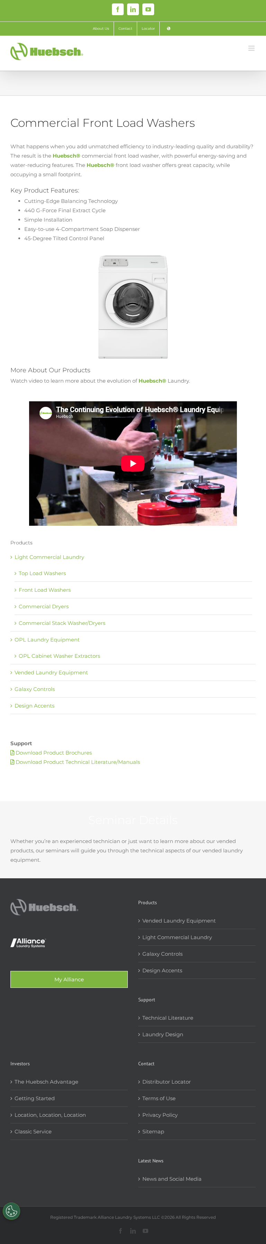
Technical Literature (167, 1017)
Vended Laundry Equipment (51, 672)
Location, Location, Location (50, 1115)
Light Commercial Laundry (49, 557)
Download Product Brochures (53, 752)
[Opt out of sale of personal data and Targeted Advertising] (11, 1211)
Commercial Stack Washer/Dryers (62, 623)
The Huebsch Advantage (46, 1081)
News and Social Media (172, 1179)
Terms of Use (159, 1098)
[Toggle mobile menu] (252, 48)
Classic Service (33, 1131)
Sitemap (153, 1131)
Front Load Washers (45, 590)
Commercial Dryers (44, 606)
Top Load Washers (42, 573)
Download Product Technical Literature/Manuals (77, 762)
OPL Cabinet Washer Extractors (59, 656)
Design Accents (34, 705)
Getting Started (35, 1098)
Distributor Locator (166, 1081)
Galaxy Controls (35, 689)
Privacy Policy (160, 1115)
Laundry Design (162, 1034)
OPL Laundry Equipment (47, 639)
